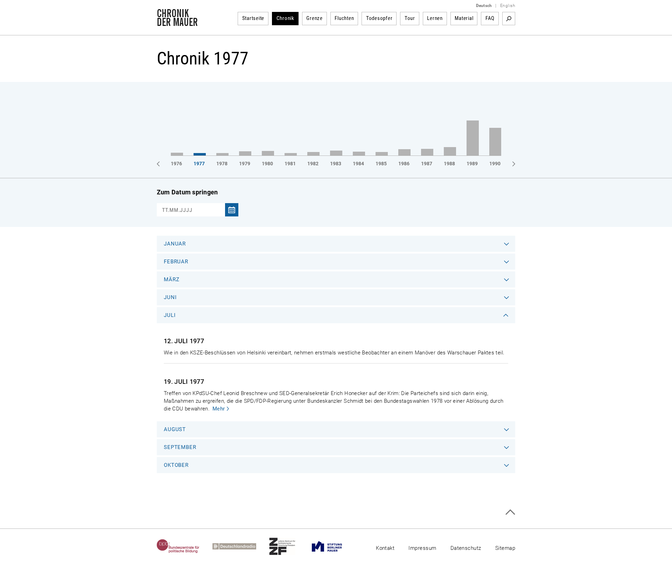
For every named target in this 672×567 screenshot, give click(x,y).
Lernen (435, 18)
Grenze (314, 18)
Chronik (285, 18)
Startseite (253, 18)
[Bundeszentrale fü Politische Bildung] (184, 546)
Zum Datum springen (187, 192)
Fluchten (344, 18)
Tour (410, 18)
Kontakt (385, 548)
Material (464, 18)
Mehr (218, 409)
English (507, 5)
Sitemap (505, 548)
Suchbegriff (508, 18)
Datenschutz (465, 548)
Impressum (422, 548)
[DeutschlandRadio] (240, 546)
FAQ (490, 18)
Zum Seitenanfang (510, 512)
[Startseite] (177, 22)
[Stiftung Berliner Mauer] (333, 546)
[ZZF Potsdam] (288, 546)
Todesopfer (379, 18)
